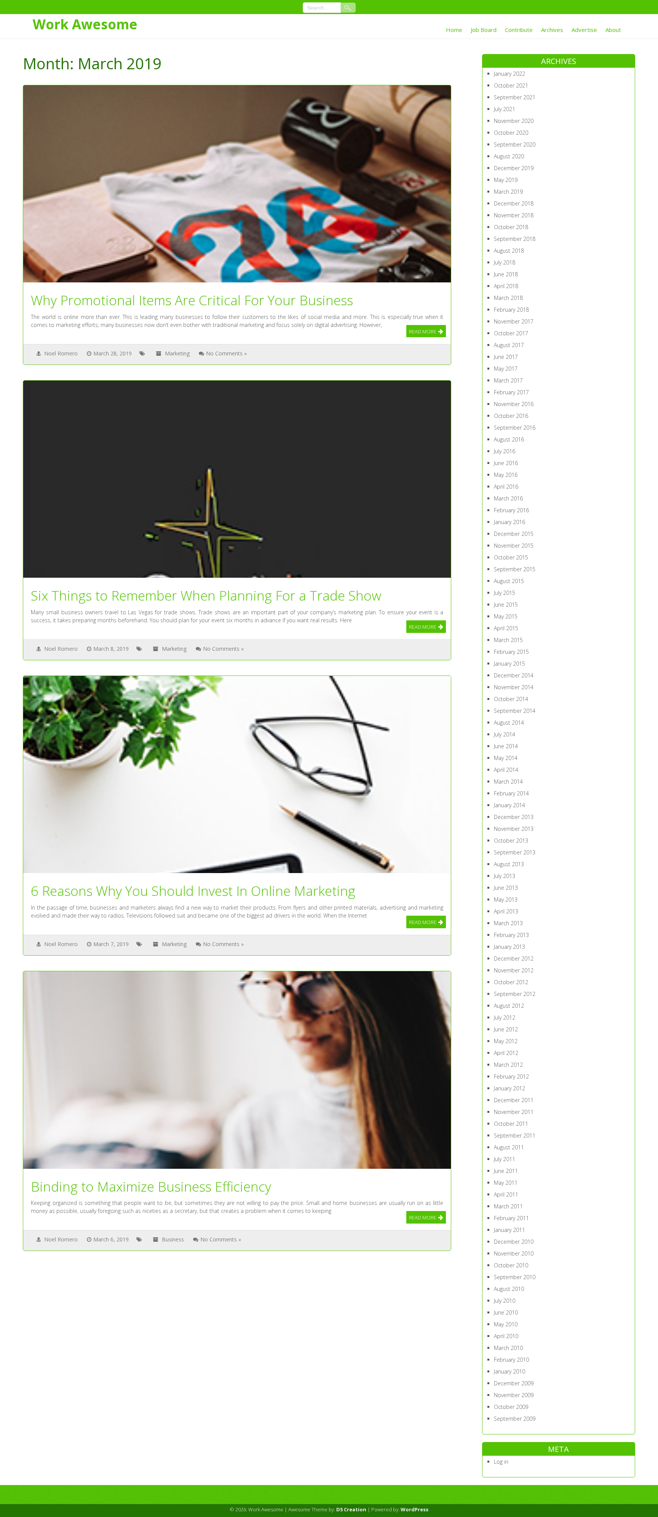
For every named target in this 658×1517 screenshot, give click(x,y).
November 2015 (513, 545)
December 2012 (513, 958)
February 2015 (511, 651)
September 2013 (514, 852)
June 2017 (506, 356)
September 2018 (514, 238)
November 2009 (513, 1395)
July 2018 (504, 262)
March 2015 (508, 640)
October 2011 (511, 1123)
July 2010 (504, 1300)
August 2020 (509, 156)
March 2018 (508, 297)
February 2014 (511, 793)
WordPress (414, 1509)
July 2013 (504, 876)
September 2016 (514, 427)
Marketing (177, 353)
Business (173, 1239)
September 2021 (514, 97)
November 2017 (513, 321)
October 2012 (511, 982)
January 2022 (509, 73)
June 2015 (506, 604)
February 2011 (511, 1218)
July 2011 (504, 1159)
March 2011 (508, 1206)
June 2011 (506, 1170)
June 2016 (506, 463)
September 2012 (514, 994)
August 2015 (509, 581)
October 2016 (511, 415)
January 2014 (509, 805)
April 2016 (506, 486)
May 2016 (505, 474)
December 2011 (513, 1100)
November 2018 (513, 215)
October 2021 (511, 85)
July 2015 (504, 592)
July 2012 (504, 1017)
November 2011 (513, 1111)
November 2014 (513, 687)
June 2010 (506, 1312)
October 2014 (511, 699)
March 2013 (508, 923)
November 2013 (513, 828)
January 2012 (509, 1088)
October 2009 (511, 1406)
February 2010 (511, 1359)
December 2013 (513, 817)
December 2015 (513, 533)
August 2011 (509, 1147)
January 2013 (509, 946)
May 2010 (505, 1324)
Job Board (484, 29)
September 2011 (514, 1135)
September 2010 (514, 1277)
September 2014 (514, 710)
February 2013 (511, 935)
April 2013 (506, 911)
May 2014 (505, 758)
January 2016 (509, 522)
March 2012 (508, 1064)
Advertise (584, 29)
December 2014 (513, 675)
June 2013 (506, 887)
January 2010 (509, 1371)
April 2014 (506, 769)
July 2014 (504, 734)
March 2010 (508, 1347)
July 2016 (504, 451)
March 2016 (508, 498)
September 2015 (514, 569)
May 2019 (505, 179)
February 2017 (511, 392)
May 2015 (505, 616)
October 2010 (511, 1265)
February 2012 (511, 1076)
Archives (552, 29)
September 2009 (514, 1418)
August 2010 (509, 1288)
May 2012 (505, 1041)
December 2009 (513, 1383)
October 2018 (511, 227)
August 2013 (509, 864)
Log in (501, 1461)
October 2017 (511, 333)
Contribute (519, 29)
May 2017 (505, 368)
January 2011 (509, 1229)
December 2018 (513, 203)
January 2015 (509, 663)
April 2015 (506, 628)
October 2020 (511, 132)
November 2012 (513, 970)
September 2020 (514, 144)
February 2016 (511, 510)
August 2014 (509, 722)
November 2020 (513, 120)
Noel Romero (61, 353)
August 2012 (509, 1005)
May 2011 (505, 1182)
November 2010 (513, 1253)
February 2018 (511, 309)
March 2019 (508, 191)
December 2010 (513, 1241)
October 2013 (511, 840)
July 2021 (504, 109)
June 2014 (506, 746)
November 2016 (513, 404)
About (613, 29)
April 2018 (506, 286)
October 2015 (511, 557)
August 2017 (509, 345)
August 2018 (509, 250)
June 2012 (506, 1029)
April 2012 (506, 1052)
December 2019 (513, 168)
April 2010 (506, 1336)
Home (454, 29)
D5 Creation (351, 1509)
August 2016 (509, 439)
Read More (422, 331)
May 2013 (505, 899)
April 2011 (506, 1194)
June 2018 (506, 274)
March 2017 (508, 380)
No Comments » (226, 353)
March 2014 (508, 781)
